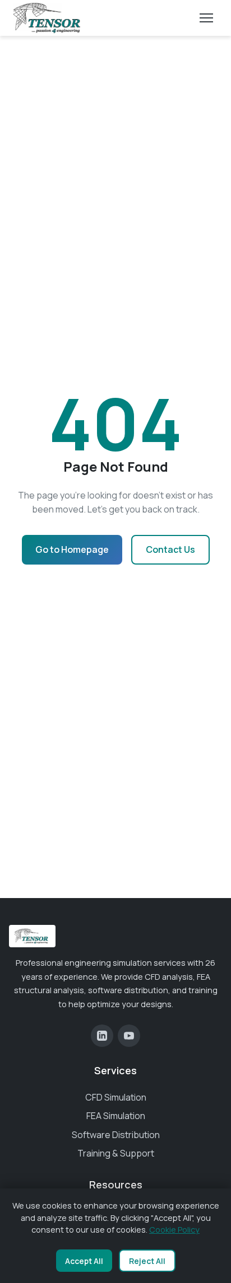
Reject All (147, 1261)
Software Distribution (116, 1135)
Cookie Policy (174, 1229)
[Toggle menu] (206, 18)
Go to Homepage (72, 549)
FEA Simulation (115, 1116)
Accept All (84, 1261)
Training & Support (115, 1153)
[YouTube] (129, 1035)
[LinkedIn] (102, 1035)
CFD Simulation (115, 1097)
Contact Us (170, 549)
